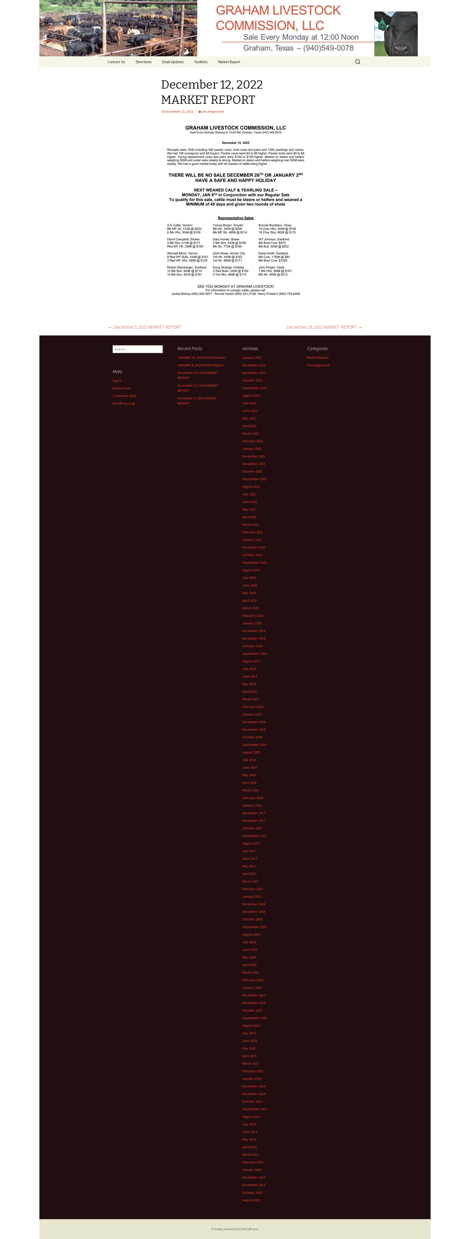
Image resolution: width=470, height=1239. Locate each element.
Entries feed (122, 388)
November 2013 (253, 1185)
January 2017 (251, 896)
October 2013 (252, 1192)
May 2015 (249, 1048)
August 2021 (251, 486)
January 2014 (251, 1170)
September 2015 (254, 1018)
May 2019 (249, 684)
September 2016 (254, 927)
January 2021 (251, 539)
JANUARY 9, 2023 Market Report (200, 365)
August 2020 (251, 570)
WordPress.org (124, 403)
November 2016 (253, 911)
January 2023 (251, 357)
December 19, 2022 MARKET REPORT (324, 327)
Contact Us (116, 62)
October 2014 (252, 1101)
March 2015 (250, 1063)
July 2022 (249, 403)
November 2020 (253, 547)
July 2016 (249, 942)
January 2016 (251, 987)
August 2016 (251, 934)
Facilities (201, 62)
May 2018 (249, 775)
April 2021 (249, 517)
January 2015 (251, 1078)
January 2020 (251, 623)
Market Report (229, 62)
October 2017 (252, 828)
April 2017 (249, 873)
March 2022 (250, 433)
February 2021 (252, 532)
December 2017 (253, 813)
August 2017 (251, 843)
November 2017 (253, 820)
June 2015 (249, 1040)
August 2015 (251, 1025)
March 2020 (250, 608)
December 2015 (253, 995)
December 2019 (253, 631)
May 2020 (249, 593)
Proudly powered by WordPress (235, 1229)
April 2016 (249, 965)
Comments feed (124, 395)
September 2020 (254, 562)
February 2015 (252, 1071)
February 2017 (252, 889)
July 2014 (249, 1124)
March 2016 (250, 972)
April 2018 (249, 782)
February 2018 (252, 798)
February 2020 (252, 615)
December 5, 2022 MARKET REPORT (144, 327)
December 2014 (253, 1086)
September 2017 (254, 836)
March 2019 (250, 699)
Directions (144, 62)
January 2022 (251, 448)
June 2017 (249, 858)
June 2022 (249, 410)
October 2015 (252, 1010)
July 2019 (249, 669)
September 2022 (254, 388)
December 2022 (253, 365)
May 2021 (249, 509)
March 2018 (250, 790)
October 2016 (252, 919)
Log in (117, 380)
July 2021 (249, 494)
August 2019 (251, 661)
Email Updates (173, 62)
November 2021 (253, 464)
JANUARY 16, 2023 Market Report (201, 357)
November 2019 (253, 638)
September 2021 (254, 479)
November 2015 (253, 1003)
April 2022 (249, 426)
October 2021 (252, 471)
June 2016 (249, 949)
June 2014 (249, 1132)
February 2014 (252, 1162)
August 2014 (251, 1116)
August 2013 (251, 1200)
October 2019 (252, 646)
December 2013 (253, 1177)
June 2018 (249, 767)
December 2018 (253, 722)
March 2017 (250, 881)
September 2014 (254, 1109)
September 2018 (254, 744)
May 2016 (249, 957)
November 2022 (253, 372)
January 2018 (251, 805)
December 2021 (253, 456)
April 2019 (249, 691)
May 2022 (249, 418)
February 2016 (252, 980)
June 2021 (249, 502)
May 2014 (249, 1139)
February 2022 (252, 441)
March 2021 (250, 524)
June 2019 (249, 676)
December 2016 (253, 904)
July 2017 (249, 851)
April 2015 (249, 1056)
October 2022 (252, 380)
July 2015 (249, 1033)
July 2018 (249, 760)
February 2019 (252, 706)
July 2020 (249, 577)
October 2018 (252, 737)
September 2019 (254, 653)
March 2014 (250, 1154)
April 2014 (249, 1147)
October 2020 (252, 555)
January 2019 (251, 714)
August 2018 (251, 752)
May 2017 (249, 866)
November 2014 (253, 1094)
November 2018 (253, 729)
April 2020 (249, 600)
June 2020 (249, 585)
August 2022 (251, 395)
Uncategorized (213, 111)
